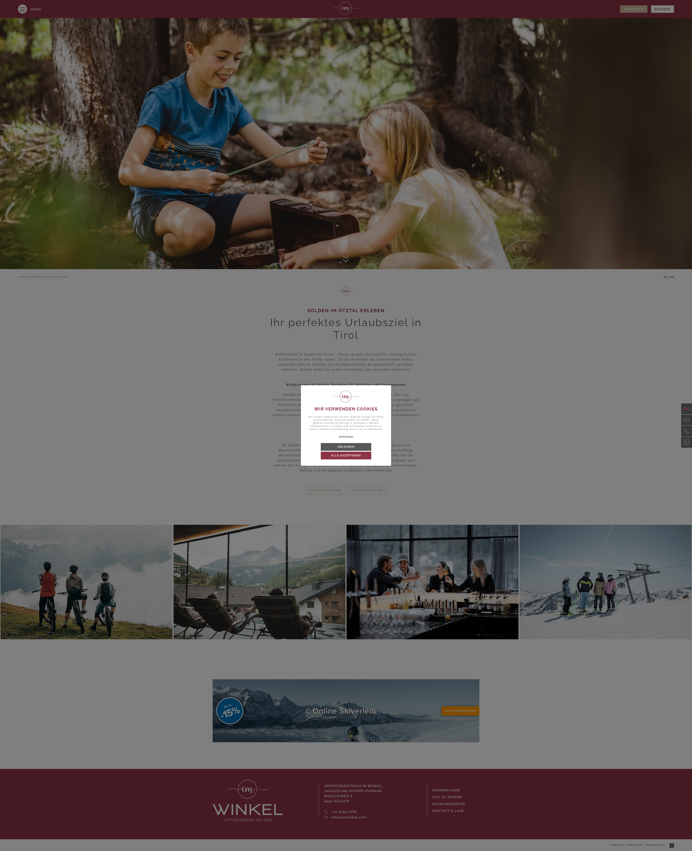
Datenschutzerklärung (334, 429)
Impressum (375, 429)
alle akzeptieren (346, 455)
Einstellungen (346, 436)
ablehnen (346, 446)
